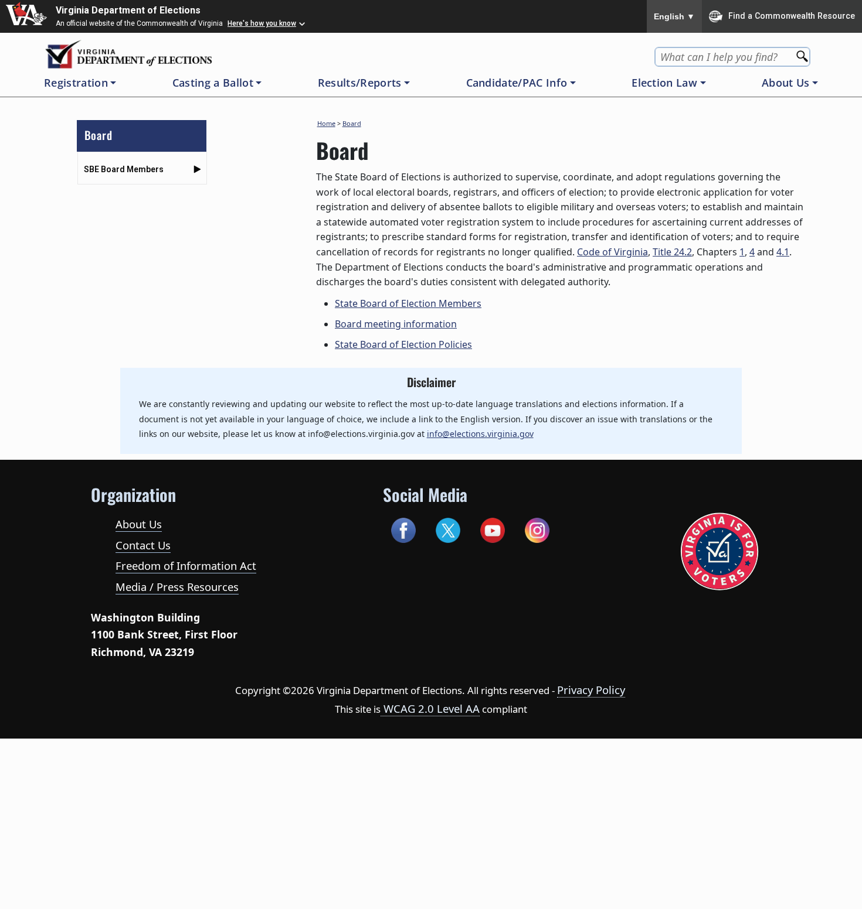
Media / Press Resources (177, 586)
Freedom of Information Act (186, 565)
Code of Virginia (612, 251)
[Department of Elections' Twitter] (448, 529)
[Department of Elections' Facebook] (404, 529)
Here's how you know (262, 23)
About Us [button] (786, 83)
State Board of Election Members (408, 303)
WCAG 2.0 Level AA (430, 708)
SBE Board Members (124, 169)
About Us (139, 524)
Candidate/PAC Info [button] (517, 83)
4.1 (782, 251)
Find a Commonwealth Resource (791, 15)
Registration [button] (76, 83)
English (674, 16)
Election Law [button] (664, 83)
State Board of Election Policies (403, 344)
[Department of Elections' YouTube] (493, 529)
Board (351, 123)
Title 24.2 (672, 251)
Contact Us (143, 545)
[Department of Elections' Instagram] (537, 529)
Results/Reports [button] (360, 83)
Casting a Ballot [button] (212, 83)
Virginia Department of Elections (128, 10)
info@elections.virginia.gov (480, 433)
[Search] (803, 53)
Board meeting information (396, 323)
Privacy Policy (591, 689)
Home (326, 123)
